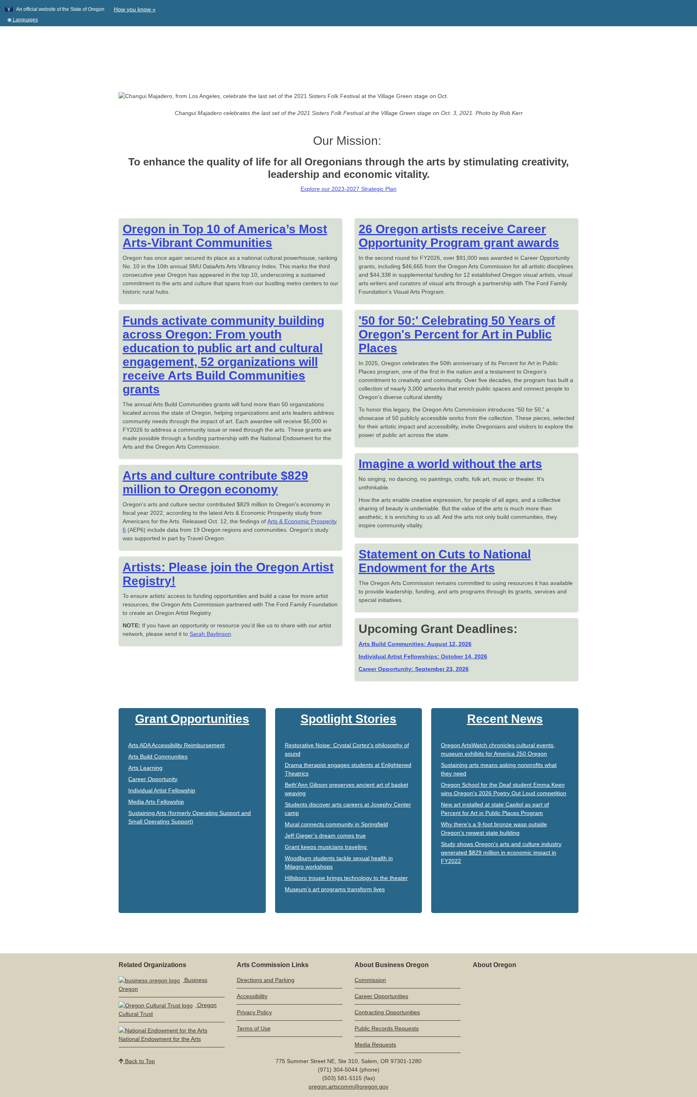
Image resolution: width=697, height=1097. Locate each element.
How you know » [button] (135, 9)
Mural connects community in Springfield (336, 824)
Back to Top (139, 1061)
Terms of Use (254, 1028)
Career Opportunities (381, 996)
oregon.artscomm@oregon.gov (348, 1086)
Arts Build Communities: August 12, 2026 (415, 644)
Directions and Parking (265, 980)
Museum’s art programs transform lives (335, 889)
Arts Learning (145, 768)
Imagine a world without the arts (450, 463)
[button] (22, 20)
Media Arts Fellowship (156, 801)
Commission (370, 980)
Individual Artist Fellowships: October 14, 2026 (423, 656)
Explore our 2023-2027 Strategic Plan (348, 189)
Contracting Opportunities (387, 1012)
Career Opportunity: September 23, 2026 (414, 669)
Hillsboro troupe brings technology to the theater (346, 878)
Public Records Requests (387, 1028)
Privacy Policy (254, 1012)
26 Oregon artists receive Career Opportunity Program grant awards (459, 235)
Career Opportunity (152, 779)
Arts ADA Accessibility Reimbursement (176, 745)
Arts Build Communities (158, 756)
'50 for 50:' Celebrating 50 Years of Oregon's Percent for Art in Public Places (457, 334)
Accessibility (252, 996)
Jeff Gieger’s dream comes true (325, 835)
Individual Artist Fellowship (161, 790)
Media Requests (375, 1044)
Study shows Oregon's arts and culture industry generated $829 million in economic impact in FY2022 (501, 852)
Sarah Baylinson (210, 634)
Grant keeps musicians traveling (326, 847)
